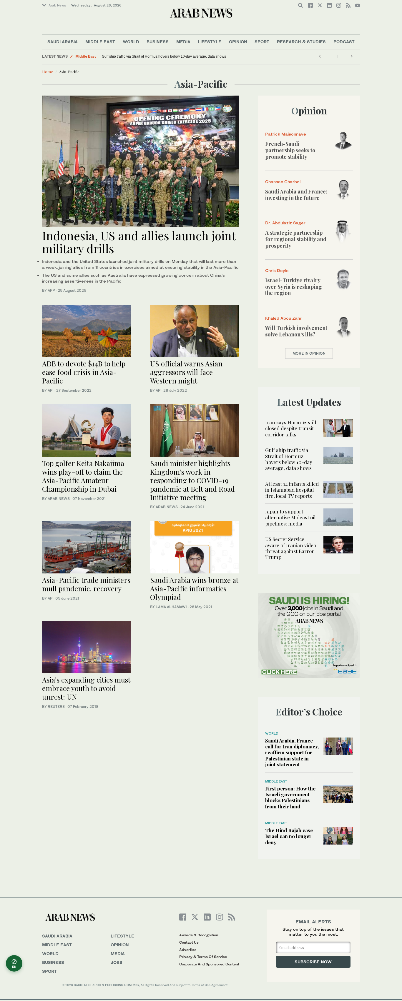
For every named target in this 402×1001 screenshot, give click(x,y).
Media (183, 41)
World (131, 41)
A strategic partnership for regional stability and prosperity (295, 239)
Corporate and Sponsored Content (209, 964)
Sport (262, 41)
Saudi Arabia (62, 41)
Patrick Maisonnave (285, 133)
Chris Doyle (277, 270)
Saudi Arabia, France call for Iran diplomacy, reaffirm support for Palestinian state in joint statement (292, 752)
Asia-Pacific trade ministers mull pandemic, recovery (86, 584)
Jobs (116, 962)
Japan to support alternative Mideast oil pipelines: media (290, 517)
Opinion (238, 41)
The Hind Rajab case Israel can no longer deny (289, 836)
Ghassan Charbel (282, 181)
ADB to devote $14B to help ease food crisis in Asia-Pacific (83, 372)
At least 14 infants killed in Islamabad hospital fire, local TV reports (292, 490)
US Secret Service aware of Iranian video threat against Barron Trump (290, 548)
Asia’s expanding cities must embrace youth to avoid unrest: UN (86, 688)
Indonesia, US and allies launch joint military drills (138, 242)
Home (47, 71)
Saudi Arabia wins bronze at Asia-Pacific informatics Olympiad (194, 588)
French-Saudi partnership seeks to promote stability (290, 150)
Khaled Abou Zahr (283, 318)
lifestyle (122, 935)
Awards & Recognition (198, 935)
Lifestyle (209, 41)
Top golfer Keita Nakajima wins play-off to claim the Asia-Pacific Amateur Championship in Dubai (83, 475)
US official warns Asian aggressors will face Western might (186, 372)
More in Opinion (309, 353)
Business (158, 41)
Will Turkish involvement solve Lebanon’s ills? (296, 331)
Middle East (100, 41)
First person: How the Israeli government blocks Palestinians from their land (290, 797)
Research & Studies (301, 41)
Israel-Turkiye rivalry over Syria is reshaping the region (293, 286)
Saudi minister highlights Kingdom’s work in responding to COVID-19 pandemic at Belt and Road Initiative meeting (192, 480)
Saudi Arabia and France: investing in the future (296, 194)
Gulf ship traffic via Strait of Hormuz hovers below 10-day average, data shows (164, 56)
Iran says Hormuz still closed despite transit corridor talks (290, 428)
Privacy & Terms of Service (203, 957)
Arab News (57, 5)
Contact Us (189, 942)
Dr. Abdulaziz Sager (285, 222)
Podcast (344, 41)
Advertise (187, 949)
